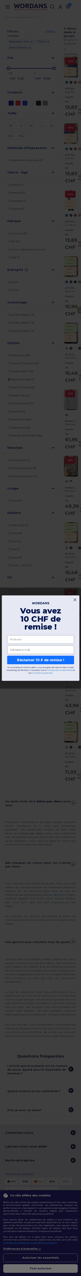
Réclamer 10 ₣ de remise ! (40, 660)
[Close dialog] (75, 600)
